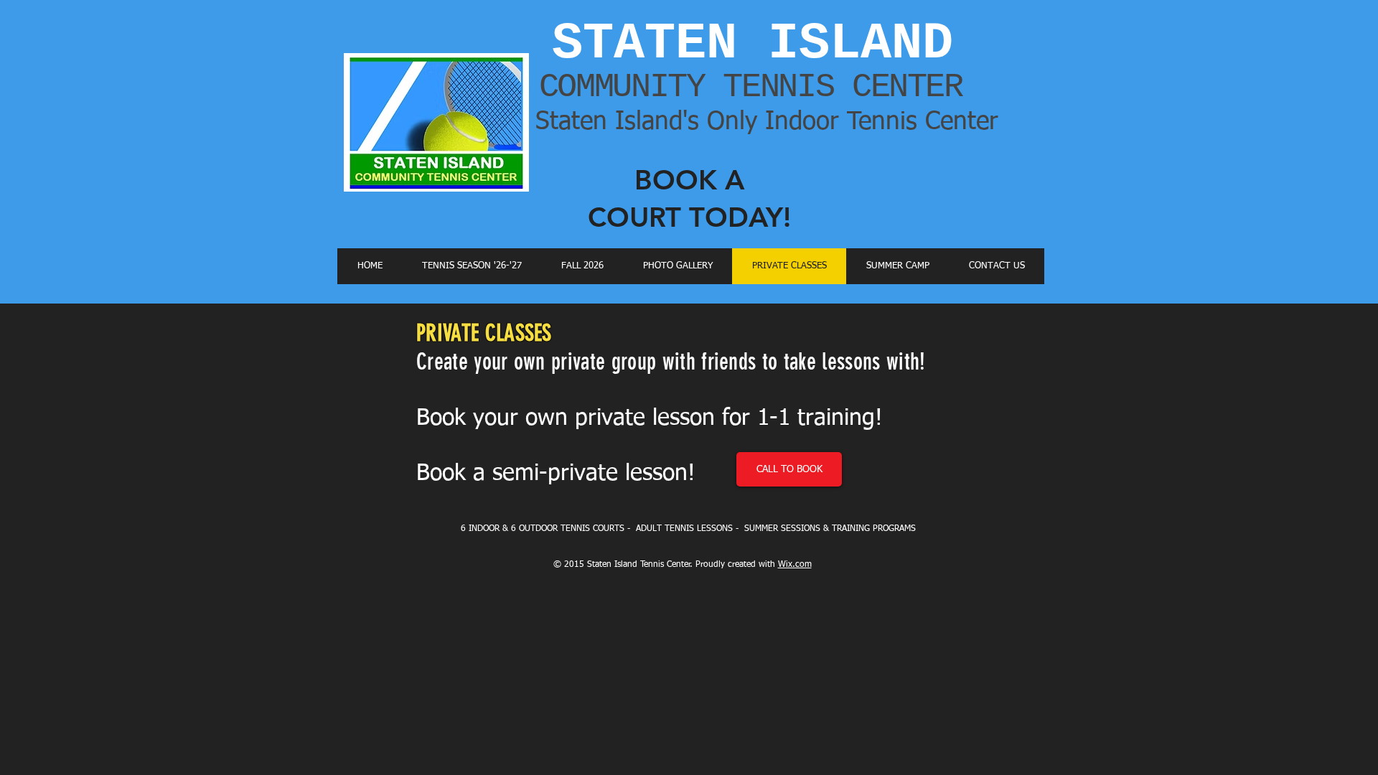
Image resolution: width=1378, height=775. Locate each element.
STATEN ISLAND (752, 43)
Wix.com (795, 564)
